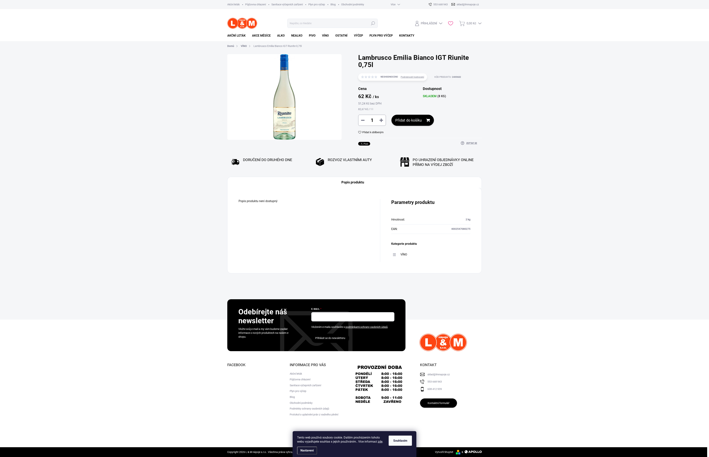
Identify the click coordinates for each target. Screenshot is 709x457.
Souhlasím (400, 440)
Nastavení (307, 450)
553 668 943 (434, 381)
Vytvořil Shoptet (444, 452)
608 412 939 (434, 389)
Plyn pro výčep (316, 4)
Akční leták (233, 4)
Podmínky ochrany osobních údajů (309, 408)
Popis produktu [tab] (352, 182)
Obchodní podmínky (352, 4)
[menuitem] (237, 35)
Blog (333, 4)
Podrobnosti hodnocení (412, 77)
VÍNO (403, 254)
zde (380, 441)
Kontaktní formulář (438, 403)
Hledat (373, 23)
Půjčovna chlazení (255, 4)
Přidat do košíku (408, 120)
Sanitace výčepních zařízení (287, 4)
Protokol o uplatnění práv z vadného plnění (314, 414)
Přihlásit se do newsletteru (330, 338)
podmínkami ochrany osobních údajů (366, 326)
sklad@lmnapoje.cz (438, 374)
